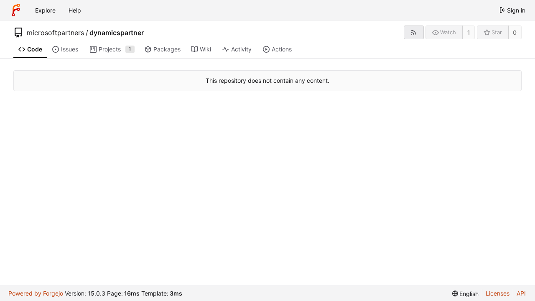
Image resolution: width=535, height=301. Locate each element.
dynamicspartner (116, 32)
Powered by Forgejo (35, 293)
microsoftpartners (55, 32)
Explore (45, 10)
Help (75, 10)
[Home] (16, 10)
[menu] (465, 293)
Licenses (498, 293)
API (521, 293)
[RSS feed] (413, 32)
